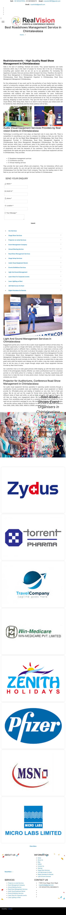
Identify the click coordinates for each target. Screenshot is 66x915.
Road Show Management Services (19, 254)
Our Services (13, 231)
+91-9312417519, (19, 1)
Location (10, 205)
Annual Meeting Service (16, 249)
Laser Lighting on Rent (15, 281)
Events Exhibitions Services (17, 267)
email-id (10, 191)
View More (33, 846)
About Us (40, 860)
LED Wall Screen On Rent (16, 286)
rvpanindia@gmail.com (37, 4)
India (9, 909)
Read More (8, 872)
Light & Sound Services (44, 876)
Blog (39, 862)
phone (9, 198)
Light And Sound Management (18, 272)
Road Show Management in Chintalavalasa (28, 62)
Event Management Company (18, 244)
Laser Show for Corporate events (19, 276)
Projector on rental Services (17, 240)
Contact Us (41, 866)
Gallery (40, 864)
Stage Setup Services (15, 258)
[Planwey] (33, 21)
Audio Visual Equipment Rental (18, 263)
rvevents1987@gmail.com (52, 1)
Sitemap (40, 868)
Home (21, 35)
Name (9, 184)
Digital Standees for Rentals (17, 290)
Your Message (12, 213)
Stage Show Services (15, 235)
